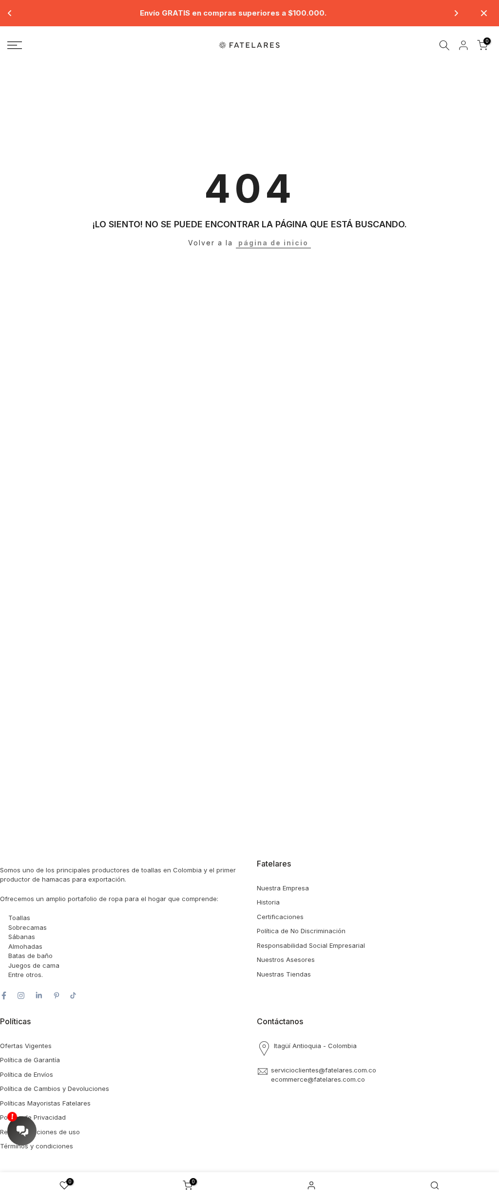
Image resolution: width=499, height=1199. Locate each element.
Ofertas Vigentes (26, 1046)
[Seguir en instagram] (21, 995)
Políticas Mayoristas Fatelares (45, 1103)
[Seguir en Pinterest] (56, 995)
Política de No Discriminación (301, 931)
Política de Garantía (30, 1060)
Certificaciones (280, 917)
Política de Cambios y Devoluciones (54, 1088)
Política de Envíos (26, 1074)
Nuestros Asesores (286, 959)
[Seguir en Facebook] (4, 995)
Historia (268, 902)
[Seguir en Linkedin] (38, 995)
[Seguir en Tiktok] (73, 995)
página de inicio (273, 243)
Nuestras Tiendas (284, 974)
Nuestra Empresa (283, 888)
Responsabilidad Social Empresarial (311, 945)
